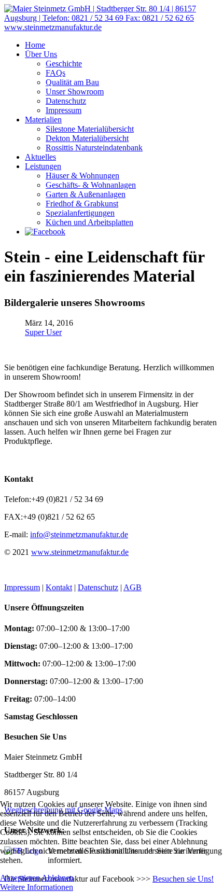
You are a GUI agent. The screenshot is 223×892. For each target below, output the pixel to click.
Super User (43, 332)
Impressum (63, 110)
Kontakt (59, 587)
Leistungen (43, 166)
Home (35, 44)
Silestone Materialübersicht (90, 128)
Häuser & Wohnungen (82, 175)
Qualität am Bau (72, 82)
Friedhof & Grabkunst (82, 203)
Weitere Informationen (36, 887)
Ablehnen (57, 877)
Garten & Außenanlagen (86, 194)
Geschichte (64, 63)
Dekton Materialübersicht (87, 138)
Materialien (43, 119)
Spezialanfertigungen (80, 212)
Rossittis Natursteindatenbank (94, 147)
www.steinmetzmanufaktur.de (80, 552)
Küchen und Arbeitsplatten (89, 222)
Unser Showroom (75, 91)
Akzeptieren (20, 877)
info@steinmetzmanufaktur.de (79, 534)
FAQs (55, 72)
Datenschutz (66, 100)
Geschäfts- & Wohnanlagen (91, 184)
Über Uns (41, 54)
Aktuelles (40, 156)
